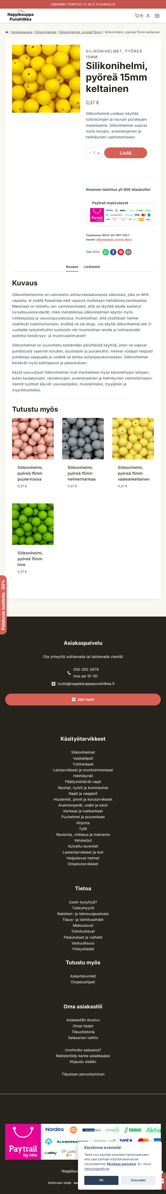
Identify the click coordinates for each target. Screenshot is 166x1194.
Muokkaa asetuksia (121, 1164)
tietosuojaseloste (96, 1168)
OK (101, 1180)
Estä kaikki (138, 1180)
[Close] (161, 1073)
